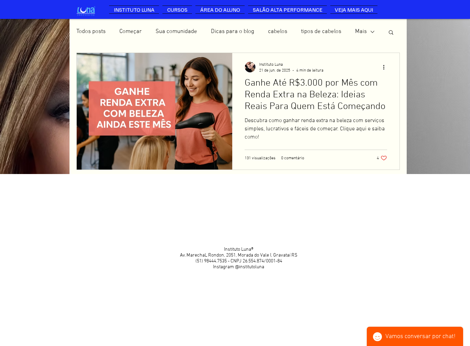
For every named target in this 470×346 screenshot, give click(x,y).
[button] (391, 32)
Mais (361, 31)
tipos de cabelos (321, 31)
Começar (130, 31)
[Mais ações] (386, 67)
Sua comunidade (176, 31)
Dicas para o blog (232, 31)
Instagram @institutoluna (238, 267)
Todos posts (91, 31)
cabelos (277, 31)
